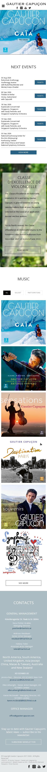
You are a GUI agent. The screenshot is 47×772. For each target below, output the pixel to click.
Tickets (40, 82)
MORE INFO (23, 325)
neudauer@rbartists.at (22, 638)
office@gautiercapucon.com (21, 715)
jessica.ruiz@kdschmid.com (22, 679)
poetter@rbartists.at (21, 628)
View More (23, 152)
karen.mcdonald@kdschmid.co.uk (21, 700)
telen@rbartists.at (22, 649)
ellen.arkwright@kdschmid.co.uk (22, 690)
